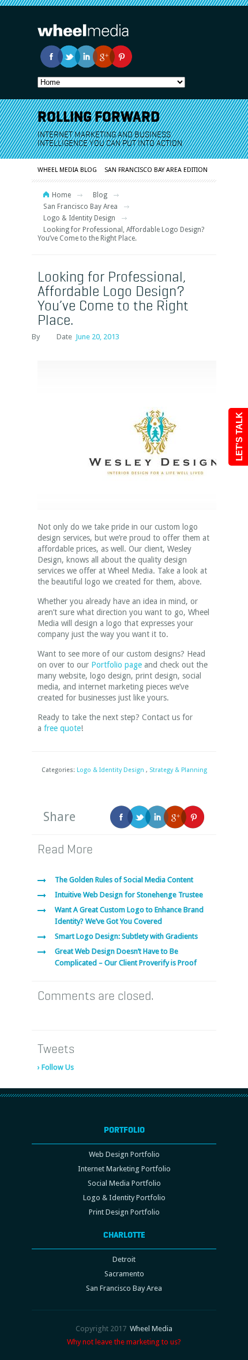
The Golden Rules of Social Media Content (124, 879)
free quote (62, 728)
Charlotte (124, 1235)
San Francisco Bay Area (80, 207)
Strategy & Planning (178, 770)
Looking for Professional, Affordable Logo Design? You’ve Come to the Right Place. (113, 298)
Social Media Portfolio (124, 1183)
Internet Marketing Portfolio (124, 1168)
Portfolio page (116, 664)
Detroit (124, 1259)
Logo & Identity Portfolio (124, 1197)
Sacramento (124, 1273)
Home (61, 195)
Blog (100, 195)
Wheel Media (151, 1328)
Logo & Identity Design (79, 218)
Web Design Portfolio (124, 1154)
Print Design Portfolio (124, 1212)
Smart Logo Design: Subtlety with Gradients (126, 936)
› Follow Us (55, 1067)
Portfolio (124, 1130)
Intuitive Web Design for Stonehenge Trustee (129, 894)
